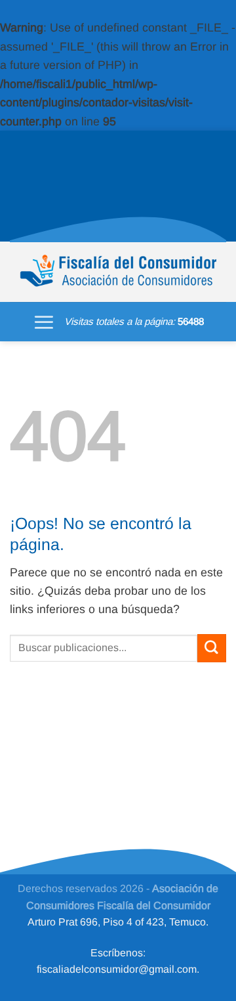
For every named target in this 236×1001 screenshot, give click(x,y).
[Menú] (44, 322)
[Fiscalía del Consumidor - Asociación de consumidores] (118, 271)
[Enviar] (211, 648)
